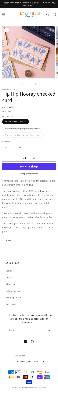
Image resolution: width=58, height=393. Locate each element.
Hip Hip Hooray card (15, 121)
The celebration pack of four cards (24, 136)
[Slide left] (22, 84)
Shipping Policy (13, 297)
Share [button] (8, 240)
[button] (3, 14)
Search (9, 270)
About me (10, 284)
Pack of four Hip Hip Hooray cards (24, 129)
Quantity (6, 141)
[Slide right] (35, 84)
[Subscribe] (48, 330)
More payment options (29, 173)
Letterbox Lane (24, 387)
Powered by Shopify (38, 387)
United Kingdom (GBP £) (27, 361)
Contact (10, 277)
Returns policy (13, 291)
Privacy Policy (12, 304)
